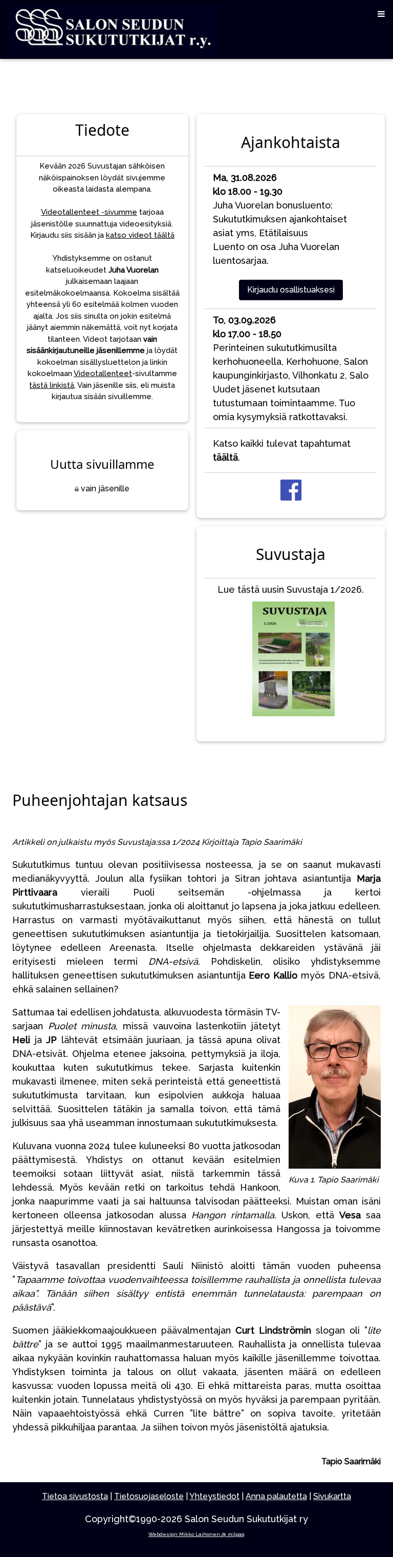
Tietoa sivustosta (75, 1496)
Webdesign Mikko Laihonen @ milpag (196, 1534)
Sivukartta (332, 1496)
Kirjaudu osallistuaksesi (291, 290)
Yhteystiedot (214, 1496)
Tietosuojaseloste (149, 1496)
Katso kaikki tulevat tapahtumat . (282, 450)
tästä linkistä (51, 385)
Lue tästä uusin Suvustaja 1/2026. (290, 589)
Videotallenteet (103, 373)
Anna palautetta (276, 1496)
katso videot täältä (140, 235)
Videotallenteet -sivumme (89, 212)
